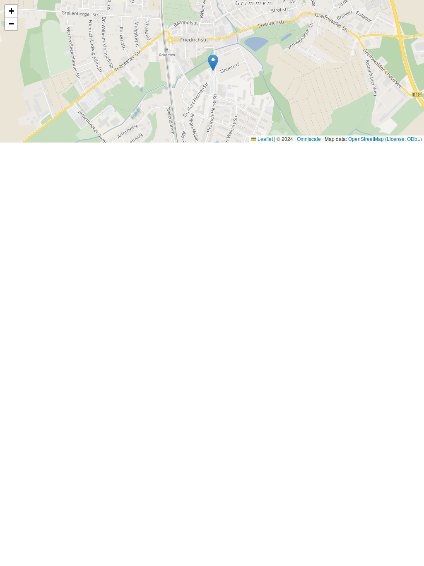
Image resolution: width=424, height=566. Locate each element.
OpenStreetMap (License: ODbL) (385, 138)
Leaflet (264, 138)
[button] (213, 62)
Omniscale (309, 138)
